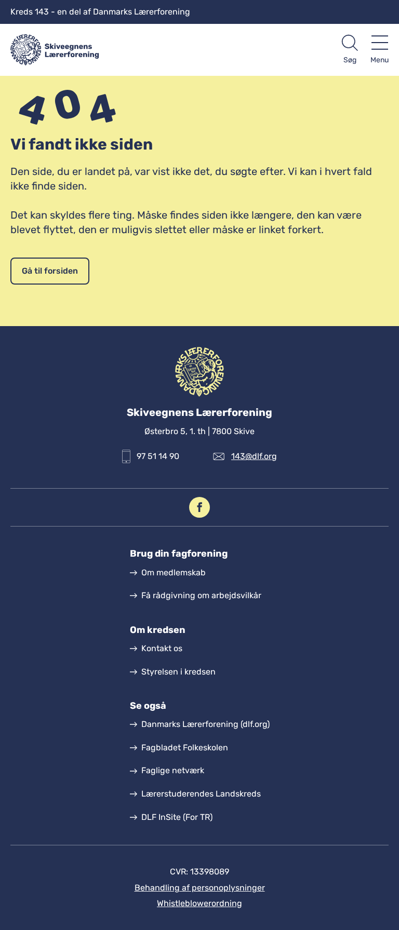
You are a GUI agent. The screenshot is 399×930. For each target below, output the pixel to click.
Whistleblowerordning (199, 903)
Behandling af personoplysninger (200, 888)
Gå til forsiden (50, 271)
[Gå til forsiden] (105, 49)
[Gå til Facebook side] (199, 507)
